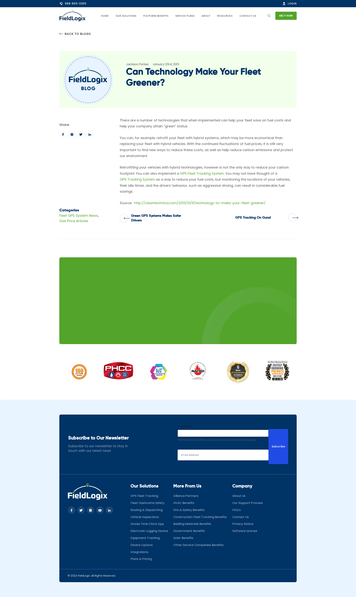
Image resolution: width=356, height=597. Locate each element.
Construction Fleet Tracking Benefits (200, 517)
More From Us (187, 486)
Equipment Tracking (145, 538)
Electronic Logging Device (149, 531)
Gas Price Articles (73, 221)
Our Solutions (126, 16)
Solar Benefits (183, 538)
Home (105, 16)
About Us (238, 496)
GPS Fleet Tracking (144, 496)
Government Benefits (189, 531)
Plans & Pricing (141, 559)
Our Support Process (247, 503)
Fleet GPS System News (78, 215)
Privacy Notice (242, 524)
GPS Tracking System (137, 179)
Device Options (142, 545)
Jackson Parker (137, 64)
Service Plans (185, 16)
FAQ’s (236, 510)
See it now (286, 15)
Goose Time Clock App (147, 524)
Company (242, 486)
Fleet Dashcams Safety (147, 503)
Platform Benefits (156, 16)
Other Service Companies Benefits (198, 545)
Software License (244, 531)
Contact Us (248, 16)
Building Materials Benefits (192, 524)
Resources (225, 16)
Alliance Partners (185, 496)
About (206, 16)
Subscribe (278, 446)
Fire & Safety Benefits (189, 510)
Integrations (139, 552)
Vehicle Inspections (145, 517)
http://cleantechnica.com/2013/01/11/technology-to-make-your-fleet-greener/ (200, 203)
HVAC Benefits (183, 503)
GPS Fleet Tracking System (202, 173)
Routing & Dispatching (147, 510)
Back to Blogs (78, 34)
